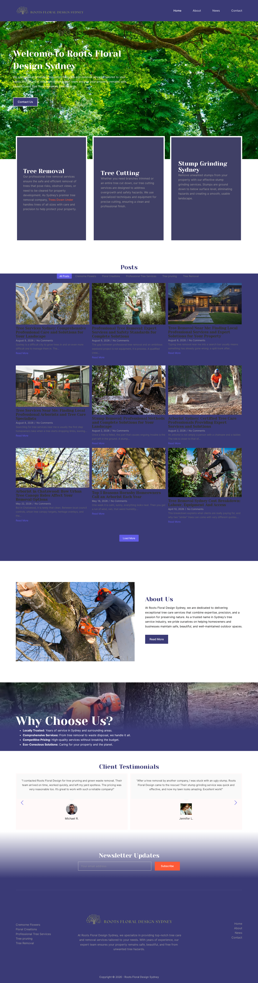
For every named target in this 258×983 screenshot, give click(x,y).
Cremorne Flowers (28, 924)
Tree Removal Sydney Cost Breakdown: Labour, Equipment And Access (204, 503)
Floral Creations (26, 929)
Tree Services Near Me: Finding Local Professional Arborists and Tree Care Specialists (51, 415)
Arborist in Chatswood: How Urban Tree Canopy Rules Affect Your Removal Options (49, 495)
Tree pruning (24, 938)
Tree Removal (25, 943)
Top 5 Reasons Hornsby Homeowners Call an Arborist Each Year (126, 495)
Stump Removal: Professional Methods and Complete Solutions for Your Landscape (128, 422)
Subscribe (167, 866)
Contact (236, 10)
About (197, 10)
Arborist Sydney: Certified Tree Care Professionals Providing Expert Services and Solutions (202, 422)
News (216, 10)
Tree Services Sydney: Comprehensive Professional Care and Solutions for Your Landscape (51, 332)
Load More (129, 538)
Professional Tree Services (33, 934)
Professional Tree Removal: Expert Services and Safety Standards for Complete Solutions (124, 332)
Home (177, 10)
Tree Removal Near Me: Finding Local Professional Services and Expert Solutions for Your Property (202, 332)
